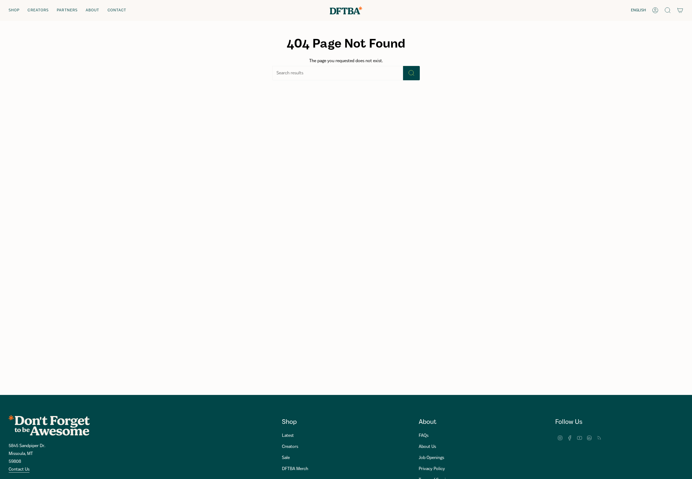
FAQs (423, 435)
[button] (14, 10)
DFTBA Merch (295, 469)
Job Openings (431, 458)
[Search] (411, 73)
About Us (427, 447)
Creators (290, 447)
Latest (288, 435)
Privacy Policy (432, 469)
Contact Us (19, 469)
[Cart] (680, 10)
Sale (286, 458)
